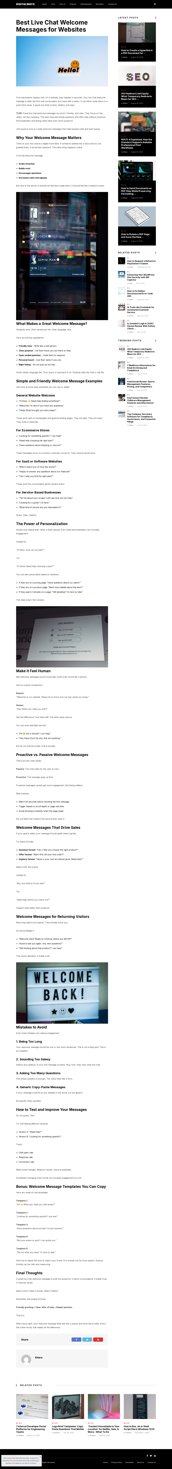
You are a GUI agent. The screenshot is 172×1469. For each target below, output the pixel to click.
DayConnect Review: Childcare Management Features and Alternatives (140, 400)
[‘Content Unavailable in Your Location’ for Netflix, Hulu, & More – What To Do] (104, 1406)
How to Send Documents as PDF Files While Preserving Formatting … (136, 191)
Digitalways (25, 4)
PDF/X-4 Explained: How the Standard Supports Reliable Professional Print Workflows (136, 143)
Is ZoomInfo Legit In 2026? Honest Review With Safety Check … (141, 326)
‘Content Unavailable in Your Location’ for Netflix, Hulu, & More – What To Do (103, 1429)
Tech (53, 4)
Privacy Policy (116, 1462)
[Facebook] (147, 1455)
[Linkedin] (155, 1455)
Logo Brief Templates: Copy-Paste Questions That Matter (68, 1427)
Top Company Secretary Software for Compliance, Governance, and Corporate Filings (141, 418)
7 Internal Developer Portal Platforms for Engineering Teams (31, 1429)
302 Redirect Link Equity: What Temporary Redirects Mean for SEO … (136, 96)
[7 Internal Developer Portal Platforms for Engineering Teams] (32, 1406)
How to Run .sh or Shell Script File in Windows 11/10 (139, 1427)
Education (100, 4)
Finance (73, 4)
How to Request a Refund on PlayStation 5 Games (141, 262)
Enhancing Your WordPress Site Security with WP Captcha (140, 277)
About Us (140, 1462)
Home (44, 4)
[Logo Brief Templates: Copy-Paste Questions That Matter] (68, 1406)
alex (130, 283)
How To (62, 4)
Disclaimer (129, 1462)
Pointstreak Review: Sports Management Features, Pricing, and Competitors (141, 384)
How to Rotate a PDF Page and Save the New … (135, 235)
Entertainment (86, 4)
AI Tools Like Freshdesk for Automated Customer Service (140, 310)
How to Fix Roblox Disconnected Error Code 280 (140, 293)
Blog (123, 47)
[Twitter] (151, 1455)
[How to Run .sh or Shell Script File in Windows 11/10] (140, 1406)
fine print (13, 1461)
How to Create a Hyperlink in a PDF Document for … (137, 51)
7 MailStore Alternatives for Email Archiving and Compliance (141, 368)
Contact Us (112, 4)
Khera (38, 1357)
